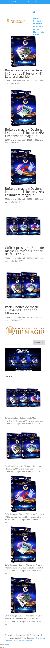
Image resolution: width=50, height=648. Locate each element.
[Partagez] (6, 644)
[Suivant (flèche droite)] (3, 647)
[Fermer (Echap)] (8, 644)
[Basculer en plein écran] (3, 644)
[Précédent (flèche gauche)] (1, 647)
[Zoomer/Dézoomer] (1, 644)
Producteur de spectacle (23, 641)
